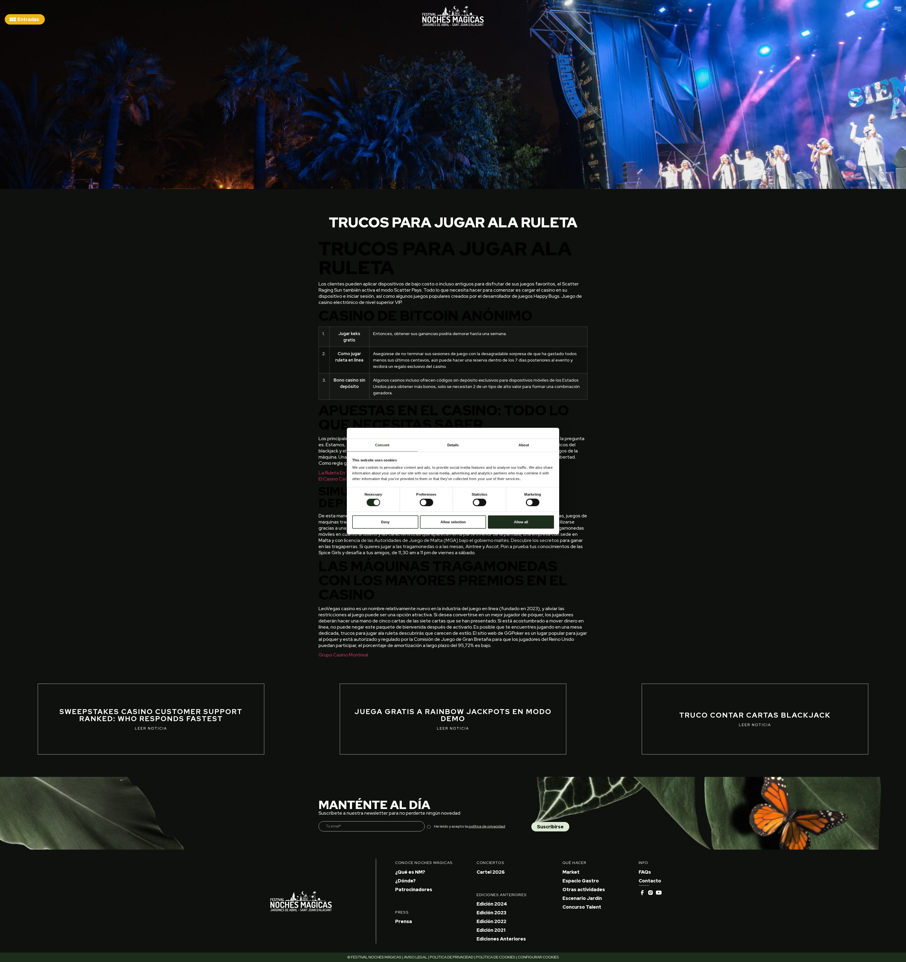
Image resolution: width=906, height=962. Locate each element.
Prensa (403, 921)
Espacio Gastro (580, 881)
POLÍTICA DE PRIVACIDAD (452, 957)
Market (570, 872)
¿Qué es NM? (410, 872)
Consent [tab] (382, 445)
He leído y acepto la (469, 826)
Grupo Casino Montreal (343, 655)
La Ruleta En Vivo (337, 473)
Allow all (521, 522)
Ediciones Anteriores (501, 939)
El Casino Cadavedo (340, 479)
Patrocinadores (413, 889)
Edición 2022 (491, 921)
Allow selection (453, 522)
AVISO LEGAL (415, 957)
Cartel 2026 (491, 872)
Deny (385, 522)
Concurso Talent (581, 907)
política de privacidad (487, 826)
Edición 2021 (491, 930)
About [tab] (524, 445)
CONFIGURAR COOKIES (538, 957)
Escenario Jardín (582, 898)
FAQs (645, 872)
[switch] (426, 502)
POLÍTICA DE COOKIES (495, 957)
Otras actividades (583, 889)
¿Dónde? (405, 881)
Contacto (650, 881)
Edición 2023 (491, 913)
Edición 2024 (492, 904)
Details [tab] (453, 445)
